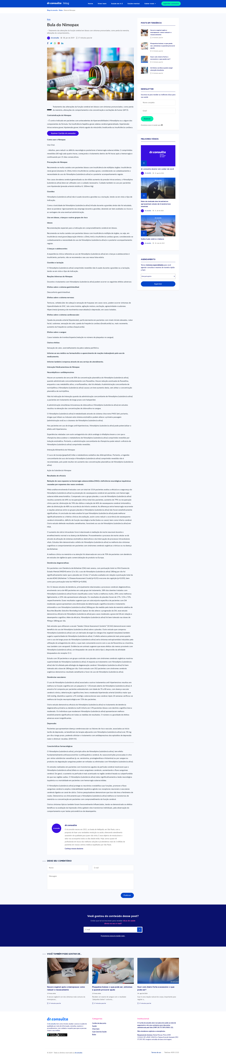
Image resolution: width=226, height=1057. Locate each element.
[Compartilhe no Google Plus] (59, 43)
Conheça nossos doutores (74, 849)
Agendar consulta (171, 3)
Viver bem (102, 3)
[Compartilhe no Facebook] (47, 43)
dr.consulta (55, 38)
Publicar (127, 895)
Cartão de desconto (99, 1023)
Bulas (61, 10)
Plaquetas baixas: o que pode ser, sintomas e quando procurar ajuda (162, 46)
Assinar (147, 119)
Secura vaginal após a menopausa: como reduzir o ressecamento (160, 32)
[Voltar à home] (57, 1019)
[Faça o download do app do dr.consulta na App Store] (62, 1034)
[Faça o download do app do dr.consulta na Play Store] (52, 1034)
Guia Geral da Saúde (99, 1032)
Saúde (94, 1026)
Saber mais (149, 3)
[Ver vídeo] (158, 155)
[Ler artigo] (144, 32)
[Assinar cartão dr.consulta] (63, 133)
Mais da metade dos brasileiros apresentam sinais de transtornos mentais (156, 203)
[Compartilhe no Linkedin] (62, 43)
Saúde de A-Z (117, 3)
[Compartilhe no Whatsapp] (55, 43)
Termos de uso (156, 1052)
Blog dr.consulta (52, 10)
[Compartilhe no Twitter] (51, 43)
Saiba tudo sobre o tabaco (152, 239)
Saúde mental (133, 3)
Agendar (158, 284)
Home (90, 3)
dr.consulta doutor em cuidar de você (157, 169)
